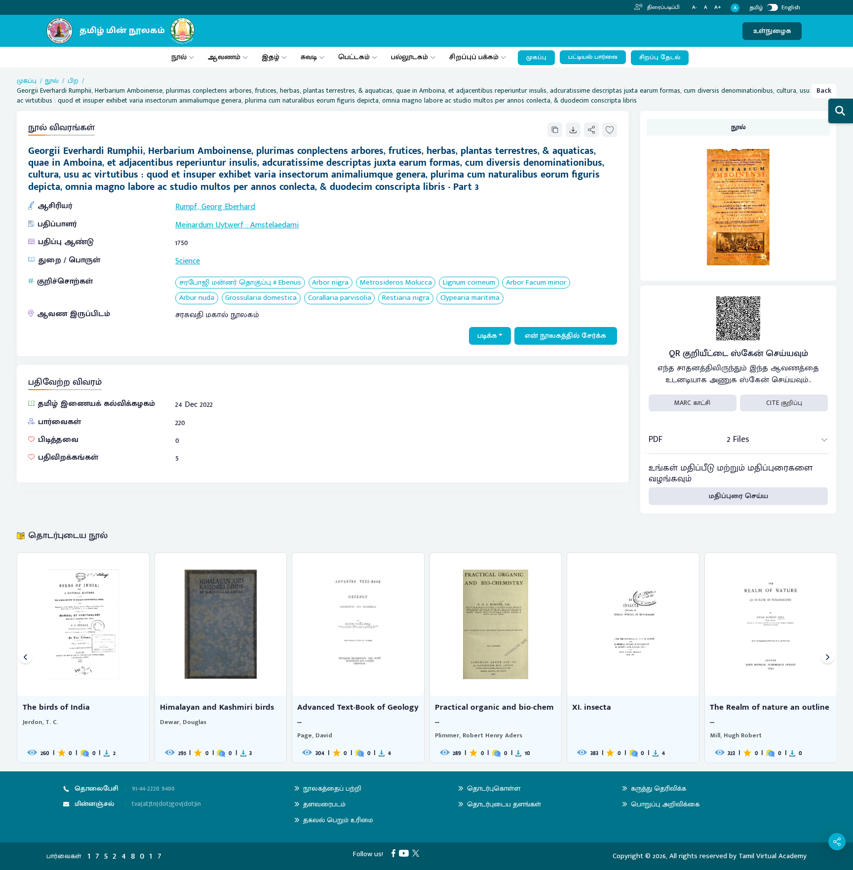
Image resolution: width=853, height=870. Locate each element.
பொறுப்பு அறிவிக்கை (665, 804)
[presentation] (25, 657)
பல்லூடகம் (409, 57)
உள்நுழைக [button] (772, 31)
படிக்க (487, 335)
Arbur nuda (196, 298)
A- (694, 7)
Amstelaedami (274, 225)
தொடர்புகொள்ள (493, 788)
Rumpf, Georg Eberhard (215, 207)
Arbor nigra (330, 283)
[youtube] (405, 853)
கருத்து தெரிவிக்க (658, 788)
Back (823, 90)
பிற (73, 81)
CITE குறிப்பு (784, 403)
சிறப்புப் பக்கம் (474, 57)
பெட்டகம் (354, 57)
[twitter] (417, 853)
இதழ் (270, 57)
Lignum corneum (469, 283)
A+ (717, 7)
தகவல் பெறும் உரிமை (338, 820)
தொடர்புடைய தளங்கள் (504, 804)
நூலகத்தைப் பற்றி (332, 788)
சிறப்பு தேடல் (659, 57)
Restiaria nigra (405, 298)
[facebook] (395, 853)
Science (187, 261)
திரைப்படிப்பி (663, 7)
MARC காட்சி (692, 403)
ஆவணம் (225, 57)
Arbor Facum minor (536, 283)
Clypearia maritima (470, 298)
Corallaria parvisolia (339, 298)
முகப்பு (536, 57)
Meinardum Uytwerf (209, 225)
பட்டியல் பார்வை (593, 57)
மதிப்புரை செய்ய (738, 496)
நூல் (179, 57)
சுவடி (309, 57)
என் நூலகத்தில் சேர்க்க (565, 335)
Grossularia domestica (261, 298)
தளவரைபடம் (324, 804)
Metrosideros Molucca (396, 283)
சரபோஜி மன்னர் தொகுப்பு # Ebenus (240, 283)
